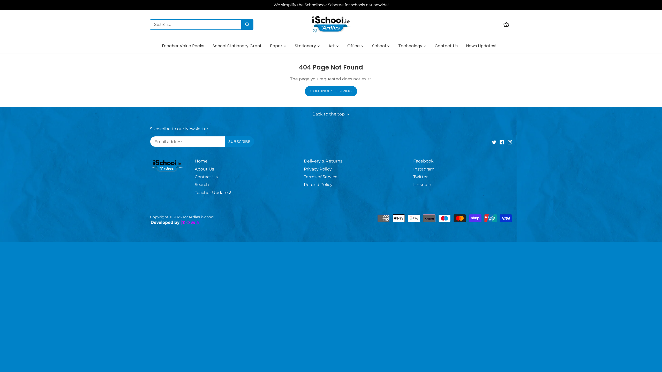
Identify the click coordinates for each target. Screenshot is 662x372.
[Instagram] (510, 142)
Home (201, 161)
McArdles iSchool (198, 217)
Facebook (423, 161)
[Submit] (247, 24)
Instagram (423, 169)
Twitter (420, 176)
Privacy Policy (318, 169)
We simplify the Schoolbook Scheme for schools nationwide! (331, 4)
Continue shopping (331, 91)
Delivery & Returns (323, 161)
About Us (204, 169)
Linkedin (422, 184)
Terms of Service (320, 176)
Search (202, 184)
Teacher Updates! (213, 192)
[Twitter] (494, 142)
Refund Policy (318, 184)
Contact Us (206, 176)
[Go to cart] (506, 24)
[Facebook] (502, 142)
